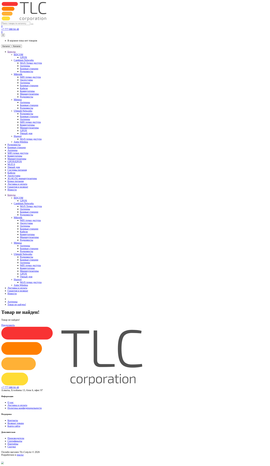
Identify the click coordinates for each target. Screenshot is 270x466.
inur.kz (20, 454)
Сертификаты (15, 441)
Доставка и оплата (17, 288)
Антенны (25, 65)
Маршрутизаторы (29, 94)
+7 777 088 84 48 (10, 29)
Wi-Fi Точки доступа (31, 63)
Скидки (12, 446)
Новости (12, 293)
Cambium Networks (24, 60)
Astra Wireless (21, 141)
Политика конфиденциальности (25, 408)
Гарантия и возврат (18, 290)
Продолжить (8, 325)
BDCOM (18, 54)
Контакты (13, 420)
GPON (23, 57)
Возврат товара (16, 423)
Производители (16, 438)
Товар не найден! (17, 304)
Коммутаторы (27, 91)
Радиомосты (26, 71)
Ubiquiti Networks (23, 110)
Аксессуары (26, 80)
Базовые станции (29, 68)
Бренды (12, 195)
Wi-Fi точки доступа (31, 139)
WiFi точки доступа (30, 77)
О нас (11, 402)
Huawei (18, 136)
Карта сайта (14, 426)
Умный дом (26, 133)
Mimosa (18, 99)
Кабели (24, 88)
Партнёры (13, 444)
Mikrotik (18, 74)
